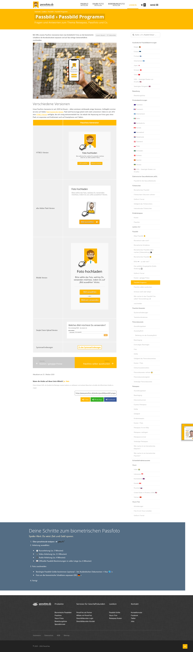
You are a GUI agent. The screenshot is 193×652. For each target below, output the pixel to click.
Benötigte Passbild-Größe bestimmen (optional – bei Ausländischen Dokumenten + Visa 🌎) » (74, 571)
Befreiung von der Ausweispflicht (146, 335)
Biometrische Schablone (142, 245)
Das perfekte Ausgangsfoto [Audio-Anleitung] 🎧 (145, 267)
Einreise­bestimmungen (139, 100)
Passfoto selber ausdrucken (143, 287)
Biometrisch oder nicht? (141, 240)
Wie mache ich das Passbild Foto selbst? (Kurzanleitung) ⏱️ (145, 297)
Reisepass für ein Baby (141, 427)
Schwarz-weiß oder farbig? (142, 292)
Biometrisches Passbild (141, 190)
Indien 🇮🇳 (137, 469)
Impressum (37, 635)
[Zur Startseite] (43, 4)
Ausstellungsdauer (140, 326)
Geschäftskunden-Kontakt (85, 621)
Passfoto (137, 222)
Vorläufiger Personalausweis (143, 382)
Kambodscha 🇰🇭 (139, 479)
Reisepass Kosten (115, 618)
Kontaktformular (136, 612)
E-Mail (86, 399)
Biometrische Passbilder (63, 612)
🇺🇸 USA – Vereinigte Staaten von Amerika (145, 170)
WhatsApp (98, 399)
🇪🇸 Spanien (137, 160)
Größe (136, 354)
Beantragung (138, 340)
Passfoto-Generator (138, 308)
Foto (135, 349)
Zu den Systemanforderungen (90, 347)
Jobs (132, 621)
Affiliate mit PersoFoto (84, 615)
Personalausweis (137, 322)
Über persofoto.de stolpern (44, 541)
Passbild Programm (140, 282)
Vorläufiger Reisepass (141, 441)
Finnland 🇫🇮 (138, 56)
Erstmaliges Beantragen (141, 344)
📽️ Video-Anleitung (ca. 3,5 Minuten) (51, 554)
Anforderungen (138, 506)
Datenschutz (48, 635)
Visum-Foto (136, 502)
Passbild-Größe (114, 612)
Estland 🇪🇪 (137, 51)
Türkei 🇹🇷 (137, 74)
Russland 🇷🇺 (138, 488)
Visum (134, 465)
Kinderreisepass (137, 213)
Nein (67, 381)
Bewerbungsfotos (139, 95)
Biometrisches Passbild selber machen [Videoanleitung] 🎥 (143, 251)
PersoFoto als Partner (84, 612)
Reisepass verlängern (141, 432)
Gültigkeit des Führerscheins (143, 204)
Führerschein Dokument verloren (144, 194)
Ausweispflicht (138, 331)
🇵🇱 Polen (137, 146)
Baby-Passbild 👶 (140, 236)
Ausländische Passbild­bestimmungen (144, 42)
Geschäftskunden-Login (84, 618)
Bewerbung (136, 91)
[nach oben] (185, 646)
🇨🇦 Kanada (137, 128)
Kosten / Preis (138, 363)
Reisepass (135, 386)
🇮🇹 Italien (137, 118)
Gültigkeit (137, 414)
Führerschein (136, 185)
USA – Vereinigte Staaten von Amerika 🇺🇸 (143, 80)
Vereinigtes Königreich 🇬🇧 (142, 86)
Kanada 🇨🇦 (137, 483)
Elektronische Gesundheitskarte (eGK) (144, 176)
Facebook (111, 399)
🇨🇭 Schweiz (138, 155)
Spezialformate (60, 624)
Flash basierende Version (54, 112)
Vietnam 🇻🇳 (138, 497)
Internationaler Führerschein (143, 208)
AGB (58, 635)
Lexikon (132, 5)
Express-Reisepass (140, 404)
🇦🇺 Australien (138, 105)
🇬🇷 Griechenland (139, 114)
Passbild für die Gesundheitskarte (145, 181)
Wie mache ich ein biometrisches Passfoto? (144, 454)
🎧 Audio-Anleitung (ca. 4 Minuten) (50, 557)
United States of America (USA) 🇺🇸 (145, 492)
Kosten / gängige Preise (141, 278)
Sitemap (66, 635)
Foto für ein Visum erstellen (143, 511)
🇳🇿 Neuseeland (139, 132)
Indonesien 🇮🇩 (138, 474)
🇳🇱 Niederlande (139, 137)
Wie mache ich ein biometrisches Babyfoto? (144, 447)
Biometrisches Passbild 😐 (142, 257)
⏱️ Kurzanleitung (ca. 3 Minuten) (49, 550)
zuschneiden (138, 303)
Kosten (136, 217)
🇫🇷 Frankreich (138, 109)
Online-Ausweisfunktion (141, 368)
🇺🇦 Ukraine (137, 164)
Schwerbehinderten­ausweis (141, 460)
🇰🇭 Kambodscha (139, 123)
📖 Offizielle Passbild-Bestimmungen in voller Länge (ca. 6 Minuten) (63, 561)
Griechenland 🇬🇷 (139, 61)
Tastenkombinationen (141, 317)
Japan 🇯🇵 (137, 65)
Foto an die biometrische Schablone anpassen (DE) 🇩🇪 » (59, 575)
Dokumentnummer (140, 400)
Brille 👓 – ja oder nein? (141, 261)
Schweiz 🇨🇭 (138, 70)
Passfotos (58, 615)
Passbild (135, 231)
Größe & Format (139, 199)
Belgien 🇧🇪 (137, 47)
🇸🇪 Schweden (138, 151)
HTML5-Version (41, 114)
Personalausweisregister (142, 377)
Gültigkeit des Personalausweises (145, 358)
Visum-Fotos (59, 618)
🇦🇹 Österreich (138, 141)
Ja (64, 381)
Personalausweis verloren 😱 (143, 372)
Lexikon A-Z (136, 227)
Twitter (133, 618)
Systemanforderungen (141, 312)
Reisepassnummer (140, 437)
